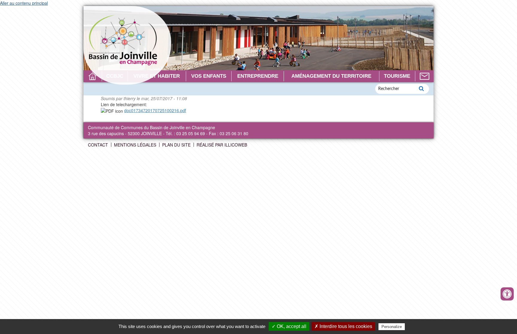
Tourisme (397, 76)
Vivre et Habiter (156, 76)
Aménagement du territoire (331, 76)
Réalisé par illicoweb (222, 145)
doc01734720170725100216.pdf (155, 110)
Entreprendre (257, 76)
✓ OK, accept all (289, 326)
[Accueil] (127, 45)
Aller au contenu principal (24, 3)
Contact (424, 76)
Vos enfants (208, 76)
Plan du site (176, 145)
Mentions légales (135, 145)
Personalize (391, 326)
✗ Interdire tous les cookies (343, 326)
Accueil (92, 76)
